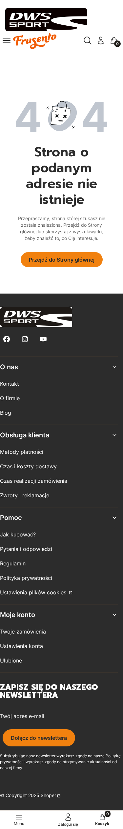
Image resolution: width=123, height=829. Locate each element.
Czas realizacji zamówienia (33, 481)
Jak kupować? (18, 534)
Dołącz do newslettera (39, 738)
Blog (5, 412)
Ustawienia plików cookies (34, 592)
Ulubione (11, 660)
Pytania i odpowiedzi (26, 549)
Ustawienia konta (21, 646)
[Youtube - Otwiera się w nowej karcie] (43, 339)
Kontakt (9, 383)
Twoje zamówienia (23, 631)
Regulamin (13, 563)
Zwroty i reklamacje (24, 495)
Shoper (48, 795)
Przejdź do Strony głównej (61, 259)
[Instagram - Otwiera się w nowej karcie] (24, 339)
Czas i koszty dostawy (28, 466)
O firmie (10, 398)
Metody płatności (21, 452)
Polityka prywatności (26, 578)
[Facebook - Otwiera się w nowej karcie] (6, 339)
